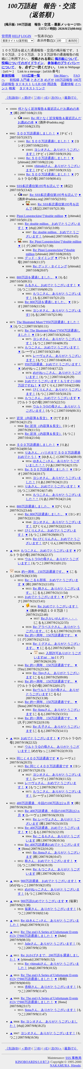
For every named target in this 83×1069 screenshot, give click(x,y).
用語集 (52, 84)
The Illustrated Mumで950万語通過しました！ (48, 322)
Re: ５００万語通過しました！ (48, 141)
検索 (12, 88)
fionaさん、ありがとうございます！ (50, 1010)
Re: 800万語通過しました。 (44, 514)
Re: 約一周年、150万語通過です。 (49, 635)
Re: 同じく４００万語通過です (47, 766)
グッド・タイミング (39, 258)
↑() (46, 97)
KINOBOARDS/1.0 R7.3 (32, 1062)
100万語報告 (64, 80)
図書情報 (67, 84)
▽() (37, 97)
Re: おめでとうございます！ (58, 606)
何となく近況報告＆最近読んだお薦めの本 (48, 108)
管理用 (6, 36)
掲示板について (66, 58)
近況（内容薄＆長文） (33, 418)
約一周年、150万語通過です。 (43, 571)
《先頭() (12, 97)
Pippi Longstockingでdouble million (40, 216)
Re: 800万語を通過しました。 (46, 302)
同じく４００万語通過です (36, 758)
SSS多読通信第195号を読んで (38, 186)
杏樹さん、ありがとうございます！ (50, 986)
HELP (16, 36)
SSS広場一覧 (31, 75)
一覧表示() (43, 36)
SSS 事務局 (73, 1058)
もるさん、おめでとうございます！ (50, 285)
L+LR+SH (39, 84)
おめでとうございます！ (42, 597)
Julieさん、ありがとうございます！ (50, 943)
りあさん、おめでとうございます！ (50, 486)
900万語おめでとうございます (42, 901)
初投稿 (14, 80)
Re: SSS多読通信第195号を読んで (53, 195)
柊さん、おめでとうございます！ (49, 861)
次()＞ (56, 97)
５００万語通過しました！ (36, 133)
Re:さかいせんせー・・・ (59, 618)
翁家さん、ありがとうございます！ (50, 909)
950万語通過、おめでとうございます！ (53, 364)
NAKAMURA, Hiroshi (65, 1065)
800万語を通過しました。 (35, 277)
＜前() (26, 97)
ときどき (37, 80)
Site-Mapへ (61, 75)
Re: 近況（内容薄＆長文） (43, 426)
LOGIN (26, 36)
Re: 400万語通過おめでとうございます (52, 844)
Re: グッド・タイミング (50, 266)
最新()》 (71, 97)
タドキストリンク (32, 88)
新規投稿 (8, 75)
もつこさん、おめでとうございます (50, 398)
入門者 (25, 80)
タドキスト (23, 84)
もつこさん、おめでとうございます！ (52, 347)
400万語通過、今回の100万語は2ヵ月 (43, 803)
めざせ (49, 80)
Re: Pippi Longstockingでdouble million (55, 241)
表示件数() (45, 40)
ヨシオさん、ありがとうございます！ (48, 1033)
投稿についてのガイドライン (23, 63)
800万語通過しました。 (34, 506)
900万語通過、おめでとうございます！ (49, 881)
